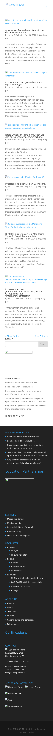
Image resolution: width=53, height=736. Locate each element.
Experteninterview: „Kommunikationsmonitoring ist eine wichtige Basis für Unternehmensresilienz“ (24, 292)
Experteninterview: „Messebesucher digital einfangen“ (23, 83)
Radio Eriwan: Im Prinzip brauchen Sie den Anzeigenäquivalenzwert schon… (24, 135)
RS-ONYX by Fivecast (20, 586)
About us (11, 603)
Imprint (10, 615)
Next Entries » (41, 336)
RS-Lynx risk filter (19, 555)
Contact (10, 607)
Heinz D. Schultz (15, 35)
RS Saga (14, 590)
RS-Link (14, 562)
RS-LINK (10, 559)
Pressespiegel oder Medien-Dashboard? (25, 183)
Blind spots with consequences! (19, 386)
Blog (40, 35)
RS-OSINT (11, 574)
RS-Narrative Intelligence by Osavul (27, 578)
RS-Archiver (16, 570)
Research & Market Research (20, 527)
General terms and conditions (20, 620)
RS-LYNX (11, 547)
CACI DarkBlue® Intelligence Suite (26, 582)
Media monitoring (15, 519)
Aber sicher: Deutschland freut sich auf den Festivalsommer (25, 31)
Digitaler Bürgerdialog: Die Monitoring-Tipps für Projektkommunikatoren (25, 235)
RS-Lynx (14, 550)
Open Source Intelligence (18, 535)
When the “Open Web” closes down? (21, 382)
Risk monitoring (14, 531)
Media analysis (14, 523)
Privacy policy (13, 624)
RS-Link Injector (18, 566)
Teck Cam (11, 611)
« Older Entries (12, 336)
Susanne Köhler (15, 139)
